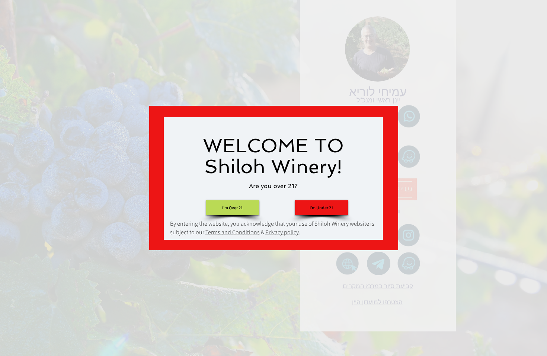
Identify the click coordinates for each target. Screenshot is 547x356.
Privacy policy (282, 232)
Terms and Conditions (232, 232)
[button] (321, 207)
